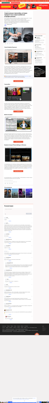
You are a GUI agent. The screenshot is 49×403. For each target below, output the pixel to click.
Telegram (7, 327)
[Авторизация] (47, 1)
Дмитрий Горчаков (9, 24)
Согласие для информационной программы (19, 331)
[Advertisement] (18, 174)
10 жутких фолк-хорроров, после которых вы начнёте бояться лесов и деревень (39, 55)
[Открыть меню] (31, 217)
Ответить (10, 237)
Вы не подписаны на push (33, 327)
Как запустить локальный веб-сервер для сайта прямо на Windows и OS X (39, 49)
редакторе (29, 168)
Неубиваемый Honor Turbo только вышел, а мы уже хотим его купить (39, 42)
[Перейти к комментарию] (40, 40)
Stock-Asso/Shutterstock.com (10, 180)
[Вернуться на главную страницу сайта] (4, 1)
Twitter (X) (14, 327)
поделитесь (26, 76)
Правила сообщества (21, 330)
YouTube (22, 327)
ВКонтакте (10, 327)
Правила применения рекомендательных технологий (9, 330)
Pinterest (18, 327)
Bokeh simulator (18, 141)
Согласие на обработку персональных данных (31, 330)
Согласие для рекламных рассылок (7, 331)
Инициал (25, 327)
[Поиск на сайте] (44, 1)
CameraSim (18, 111)
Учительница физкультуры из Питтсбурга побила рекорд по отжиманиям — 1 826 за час (38, 62)
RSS (28, 327)
